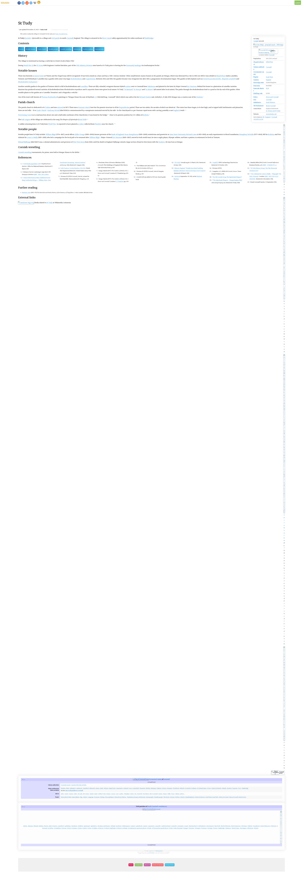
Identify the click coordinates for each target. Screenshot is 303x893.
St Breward (128, 89)
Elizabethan (220, 76)
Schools (182, 797)
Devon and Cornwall (272, 97)
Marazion (142, 788)
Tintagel (185, 828)
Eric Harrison (192, 86)
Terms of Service (158, 865)
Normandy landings (133, 65)
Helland (113, 826)
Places (116, 797)
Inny (104, 794)
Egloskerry (94, 826)
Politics (177, 797)
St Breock (273, 826)
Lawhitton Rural (165, 826)
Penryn (164, 788)
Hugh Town (112, 788)
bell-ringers (25, 119)
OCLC (276, 176)
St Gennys (74, 828)
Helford (100, 794)
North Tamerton (236, 826)
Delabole (80, 826)
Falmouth (92, 788)
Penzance (169, 788)
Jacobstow (119, 826)
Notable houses (30, 49)
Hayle (101, 788)
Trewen (215, 828)
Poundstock (256, 826)
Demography (150, 797)
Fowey (97, 788)
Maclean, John (26, 192)
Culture (85, 797)
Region (255, 77)
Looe (130, 788)
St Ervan (64, 828)
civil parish (56, 38)
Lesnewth (174, 826)
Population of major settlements (136, 797)
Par (136, 794)
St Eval (69, 828)
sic (95, 97)
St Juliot (85, 828)
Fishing (102, 797)
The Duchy (166, 797)
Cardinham (67, 826)
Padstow (159, 788)
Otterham (244, 826)
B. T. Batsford (119, 181)
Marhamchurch (193, 826)
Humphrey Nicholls (246, 134)
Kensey (108, 794)
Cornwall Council (65, 785)
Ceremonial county (155, 779)
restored (60, 107)
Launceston (119, 788)
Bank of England (117, 134)
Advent (25, 826)
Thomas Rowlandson (49, 97)
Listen (297, 2)
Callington (73, 788)
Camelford (86, 788)
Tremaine (191, 828)
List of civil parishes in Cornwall (74, 790)
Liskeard (125, 788)
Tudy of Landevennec (61, 34)
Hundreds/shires (190, 797)
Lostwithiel (136, 788)
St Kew (89, 828)
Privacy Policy (169, 865)
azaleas (128, 86)
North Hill (217, 826)
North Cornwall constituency (157, 806)
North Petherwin (225, 826)
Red (151, 794)
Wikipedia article (159, 850)
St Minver (149, 89)
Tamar (165, 794)
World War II (28, 65)
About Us (147, 865)
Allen (62, 794)
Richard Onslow (145, 97)
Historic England (180, 168)
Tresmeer (204, 828)
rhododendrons (76, 79)
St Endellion (57, 828)
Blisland (36, 826)
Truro (239, 788)
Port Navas (146, 794)
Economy (97, 797)
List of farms (122, 797)
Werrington (243, 828)
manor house (39, 76)
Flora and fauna (109, 797)
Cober (75, 794)
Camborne (79, 788)
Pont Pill (139, 794)
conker (81, 124)
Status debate (75, 797)
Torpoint (234, 788)
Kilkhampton (126, 826)
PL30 (267, 88)
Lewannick (180, 826)
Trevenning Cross (284, 527)
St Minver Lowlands (121, 828)
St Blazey (193, 788)
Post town (256, 85)
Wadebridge (148, 38)
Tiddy (169, 794)
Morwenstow (210, 826)
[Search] (38, 2)
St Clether (50, 828)
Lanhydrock (139, 826)
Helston (106, 788)
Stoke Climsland (177, 828)
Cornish (256, 41)
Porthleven (176, 788)
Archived (177, 176)
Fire (254, 99)
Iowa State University (178, 134)
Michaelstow (202, 826)
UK (263, 117)
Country (256, 80)
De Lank (80, 794)
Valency (177, 794)
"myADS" (215, 162)
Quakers (162, 142)
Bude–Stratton (53, 826)
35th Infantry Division (84, 65)
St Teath (149, 828)
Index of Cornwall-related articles (237, 797)
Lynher (121, 794)
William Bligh (51, 134)
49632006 (252, 179)
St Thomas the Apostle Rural (160, 828)
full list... (182, 794)
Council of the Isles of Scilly (78, 785)
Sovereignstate (258, 82)
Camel (66, 794)
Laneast (133, 826)
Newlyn (148, 788)
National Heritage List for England (195, 170)
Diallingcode (258, 93)
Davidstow (74, 826)
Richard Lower (191, 134)
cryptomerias (90, 79)
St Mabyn (94, 828)
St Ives (209, 788)
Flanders (98, 124)
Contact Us (138, 865)
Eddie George (80, 134)
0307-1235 (271, 176)
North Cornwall (271, 106)
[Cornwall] (140, 779)
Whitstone (250, 828)
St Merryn (137, 89)
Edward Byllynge (24, 142)
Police (255, 97)
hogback (176, 110)
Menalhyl (126, 794)
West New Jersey (79, 142)
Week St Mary (235, 828)
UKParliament (258, 105)
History (21, 49)
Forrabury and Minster (104, 826)
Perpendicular (124, 107)
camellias (84, 86)
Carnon (71, 794)
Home (131, 865)
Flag (81, 797)
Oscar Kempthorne (131, 134)
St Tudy (49, 203)
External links (99, 49)
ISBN (35, 174)
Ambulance (257, 102)
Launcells (158, 826)
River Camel (106, 38)
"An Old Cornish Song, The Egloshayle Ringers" (227, 177)
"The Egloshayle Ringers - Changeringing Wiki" (227, 180)
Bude (67, 788)
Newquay (153, 788)
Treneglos (198, 828)
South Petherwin (265, 826)
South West (269, 77)
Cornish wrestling (65, 49)
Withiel (256, 828)
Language (91, 797)
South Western (270, 102)
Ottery (132, 794)
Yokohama (151, 86)
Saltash (224, 788)
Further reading (88, 49)
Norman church (84, 107)
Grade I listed (41, 110)
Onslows (199, 97)
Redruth (182, 788)
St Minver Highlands (110, 828)
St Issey (80, 828)
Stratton (229, 788)
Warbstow (228, 828)
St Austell (188, 788)
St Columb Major (201, 788)
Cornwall (271, 55)
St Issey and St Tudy (274, 111)
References (77, 49)
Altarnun (30, 826)
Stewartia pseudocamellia (212, 79)
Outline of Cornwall (223, 797)
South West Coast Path (212, 797)
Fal (84, 794)
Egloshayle (87, 826)
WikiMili (5, 2)
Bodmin (146, 115)
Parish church (42, 49)
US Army (39, 65)
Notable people (53, 49)
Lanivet (145, 826)
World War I (52, 124)
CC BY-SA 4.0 (151, 852)
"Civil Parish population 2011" (32, 164)
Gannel (92, 794)
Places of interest (200, 797)
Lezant (186, 826)
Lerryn (113, 794)
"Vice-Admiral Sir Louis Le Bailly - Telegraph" (264, 174)
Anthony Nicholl (54, 110)
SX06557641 (269, 62)
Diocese (172, 797)
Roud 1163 (82, 119)
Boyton (46, 826)
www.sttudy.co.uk (271, 114)
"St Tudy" (177, 162)
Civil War (68, 797)
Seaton (160, 794)
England (268, 80)
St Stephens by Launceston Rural (137, 828)
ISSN (266, 176)
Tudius (47, 107)
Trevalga (210, 828)
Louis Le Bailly (32, 137)
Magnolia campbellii (229, 79)
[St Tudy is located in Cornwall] (268, 52)
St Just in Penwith (216, 788)
